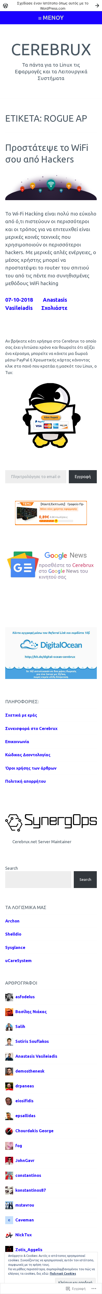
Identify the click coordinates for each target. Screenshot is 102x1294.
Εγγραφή (83, 476)
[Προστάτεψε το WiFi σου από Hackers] (51, 198)
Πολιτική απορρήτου (25, 781)
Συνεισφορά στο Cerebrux (31, 728)
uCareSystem (18, 960)
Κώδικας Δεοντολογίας (28, 754)
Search (11, 868)
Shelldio (13, 934)
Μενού (53, 17)
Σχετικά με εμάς (21, 715)
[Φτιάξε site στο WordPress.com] (51, 5)
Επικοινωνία (17, 741)
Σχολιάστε (54, 308)
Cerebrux (51, 49)
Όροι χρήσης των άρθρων (30, 768)
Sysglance (15, 947)
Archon (12, 920)
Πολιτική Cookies (63, 1273)
